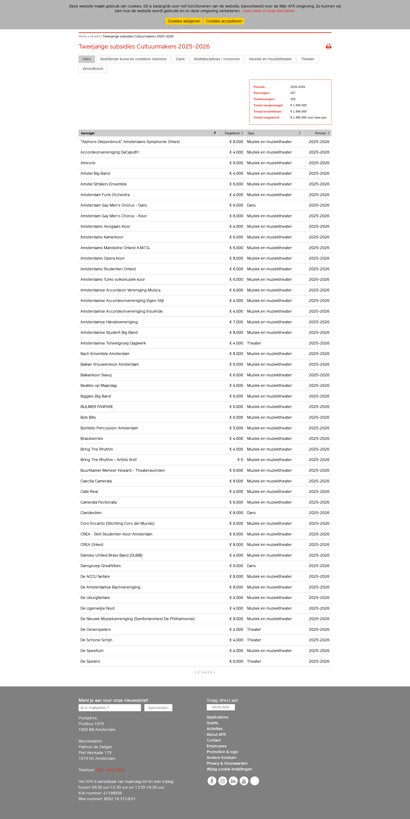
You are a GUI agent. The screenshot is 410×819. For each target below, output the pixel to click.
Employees (217, 746)
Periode (320, 133)
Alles (87, 59)
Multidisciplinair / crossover (217, 59)
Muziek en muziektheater (270, 59)
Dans (180, 59)
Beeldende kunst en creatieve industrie (133, 59)
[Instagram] (222, 781)
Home (83, 36)
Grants (95, 36)
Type (250, 133)
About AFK (216, 734)
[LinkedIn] (233, 781)
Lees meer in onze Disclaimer (268, 11)
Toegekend (232, 133)
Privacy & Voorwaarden (227, 763)
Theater (307, 59)
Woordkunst (93, 69)
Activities (215, 728)
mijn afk (221, 707)
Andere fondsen (221, 757)
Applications (217, 717)
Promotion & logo (222, 752)
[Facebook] (212, 781)
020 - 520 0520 (110, 770)
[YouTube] (244, 781)
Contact (214, 740)
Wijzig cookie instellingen (229, 769)
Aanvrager (88, 133)
